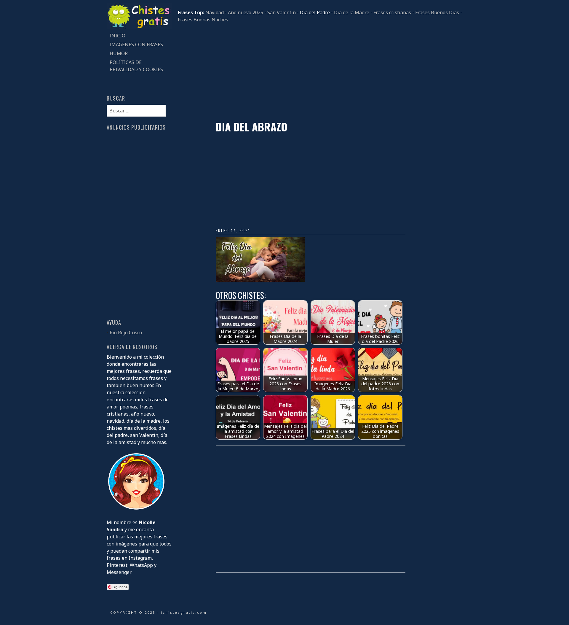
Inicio (117, 35)
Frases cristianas (392, 12)
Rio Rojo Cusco (126, 332)
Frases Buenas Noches (203, 19)
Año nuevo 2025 (245, 12)
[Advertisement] (320, 71)
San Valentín (281, 12)
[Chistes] (139, 27)
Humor (119, 53)
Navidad (214, 12)
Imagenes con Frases (136, 44)
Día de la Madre (351, 12)
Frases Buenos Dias (437, 12)
